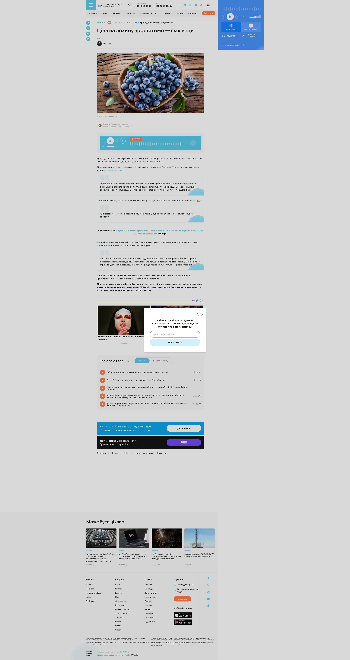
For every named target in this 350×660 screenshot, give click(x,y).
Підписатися (175, 342)
